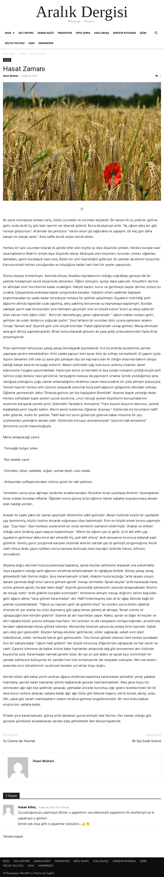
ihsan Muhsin (10, 75)
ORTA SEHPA (83, 32)
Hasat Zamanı (24, 69)
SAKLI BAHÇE (101, 32)
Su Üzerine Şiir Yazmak (19, 741)
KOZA (8, 32)
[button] (156, 33)
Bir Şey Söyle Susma (146, 741)
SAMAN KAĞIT (45, 32)
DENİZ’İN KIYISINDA (124, 32)
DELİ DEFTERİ (26, 32)
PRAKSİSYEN (65, 32)
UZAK (31, 43)
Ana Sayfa (9, 54)
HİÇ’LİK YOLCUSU (15, 43)
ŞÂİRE (143, 32)
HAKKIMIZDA (45, 43)
